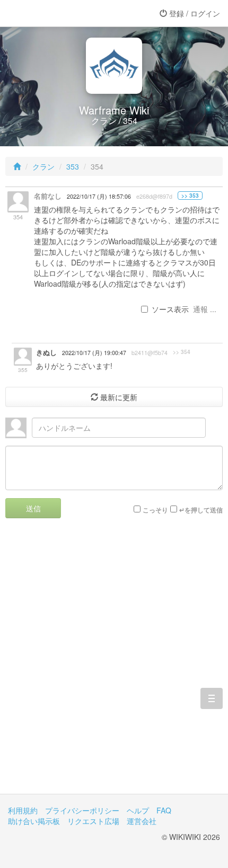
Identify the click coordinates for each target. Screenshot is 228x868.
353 (72, 166)
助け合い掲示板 (34, 821)
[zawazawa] (50, 13)
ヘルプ (138, 810)
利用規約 (23, 810)
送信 (33, 508)
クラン (43, 166)
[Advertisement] (114, 664)
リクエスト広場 (93, 821)
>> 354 (181, 352)
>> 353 (190, 195)
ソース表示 (170, 309)
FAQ (163, 810)
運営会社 (141, 821)
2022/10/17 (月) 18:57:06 (99, 196)
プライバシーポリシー (82, 810)
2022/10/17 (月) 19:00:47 (94, 353)
